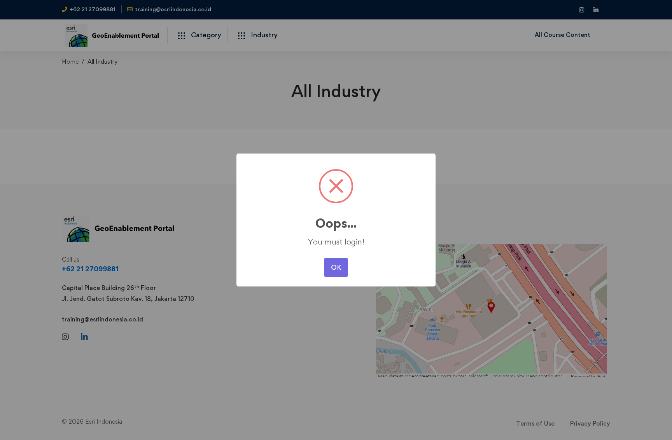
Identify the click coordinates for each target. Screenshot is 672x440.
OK (336, 267)
